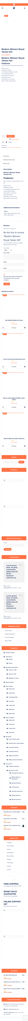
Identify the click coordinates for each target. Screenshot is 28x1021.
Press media (10, 862)
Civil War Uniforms (13, 751)
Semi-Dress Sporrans (17, 791)
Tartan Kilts (18, 147)
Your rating (6, 248)
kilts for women (11, 147)
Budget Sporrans (16, 795)
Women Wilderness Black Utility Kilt (14, 438)
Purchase (14, 327)
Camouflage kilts (13, 697)
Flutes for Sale (13, 669)
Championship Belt (14, 766)
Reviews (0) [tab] (6, 163)
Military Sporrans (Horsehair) (16, 777)
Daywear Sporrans (16, 783)
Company (9, 842)
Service (9, 849)
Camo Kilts (11, 732)
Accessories (9, 763)
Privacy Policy (8, 630)
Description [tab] (6, 156)
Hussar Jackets (10, 682)
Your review (7, 252)
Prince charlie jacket (14, 739)
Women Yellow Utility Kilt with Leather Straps (14, 398)
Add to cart (10, 136)
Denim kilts (12, 688)
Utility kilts (11, 709)
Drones (10, 663)
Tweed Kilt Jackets (14, 747)
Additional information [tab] (9, 159)
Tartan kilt (11, 701)
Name (5, 262)
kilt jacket (8, 736)
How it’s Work (10, 845)
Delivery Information (10, 634)
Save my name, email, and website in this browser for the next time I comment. (13, 278)
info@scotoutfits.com (14, 1009)
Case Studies (10, 852)
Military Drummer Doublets (16, 759)
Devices (11, 659)
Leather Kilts (12, 728)
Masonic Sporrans (16, 799)
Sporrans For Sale (13, 770)
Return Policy (8, 640)
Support (9, 859)
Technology (9, 656)
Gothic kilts (12, 693)
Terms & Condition (9, 637)
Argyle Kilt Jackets (14, 755)
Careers (9, 866)
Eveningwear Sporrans (17, 773)
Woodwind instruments (12, 667)
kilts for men (9, 686)
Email (5, 268)
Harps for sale (12, 674)
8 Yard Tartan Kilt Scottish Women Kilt (14, 359)
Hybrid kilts (12, 713)
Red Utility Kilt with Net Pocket (14, 320)
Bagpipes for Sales (14, 678)
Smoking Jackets (10, 652)
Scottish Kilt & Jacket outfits (16, 743)
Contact (9, 869)
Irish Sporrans (15, 787)
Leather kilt (12, 705)
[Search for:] (11, 462)
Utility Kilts (11, 720)
